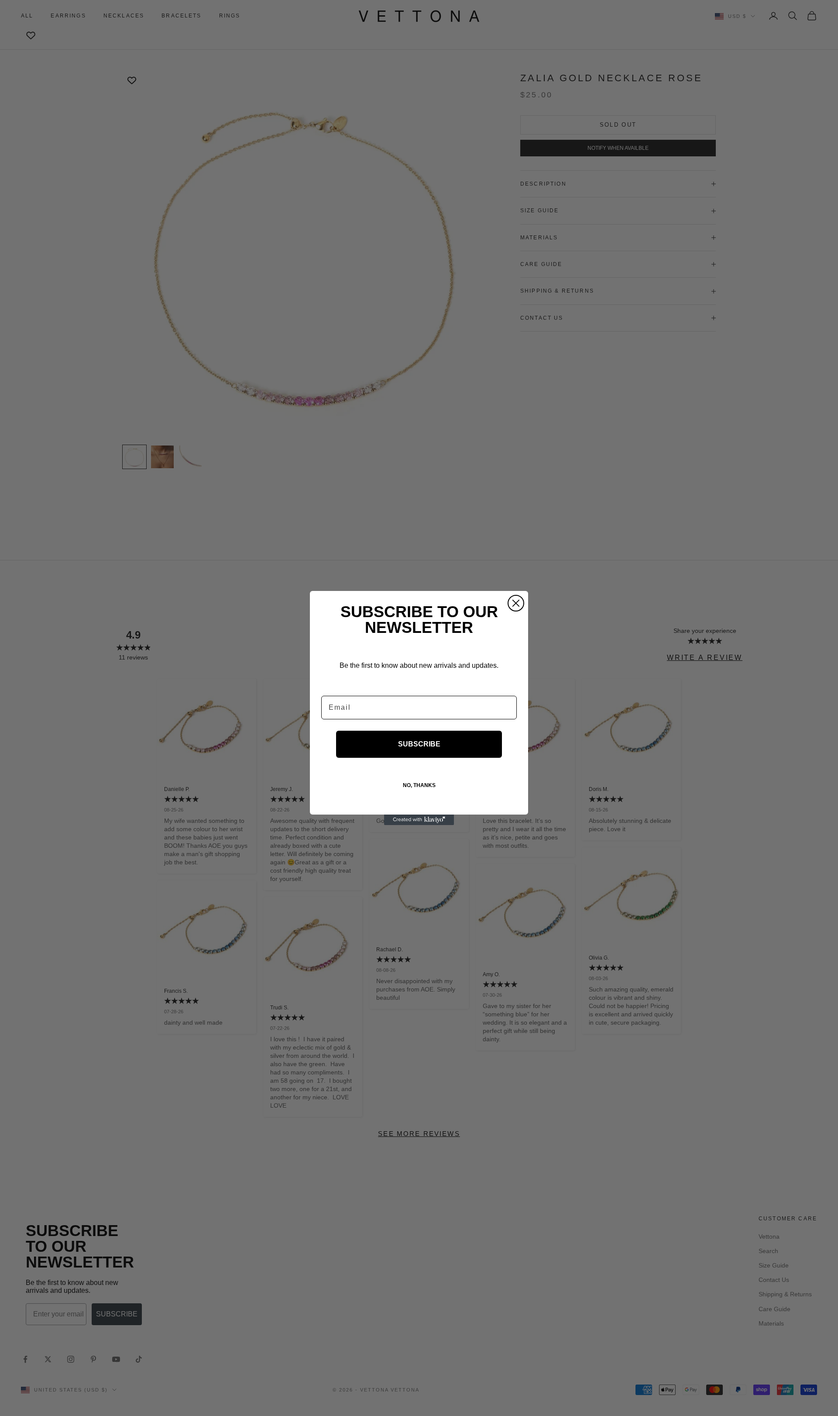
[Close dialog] (516, 603)
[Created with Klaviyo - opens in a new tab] (419, 820)
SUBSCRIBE (419, 744)
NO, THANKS (419, 785)
